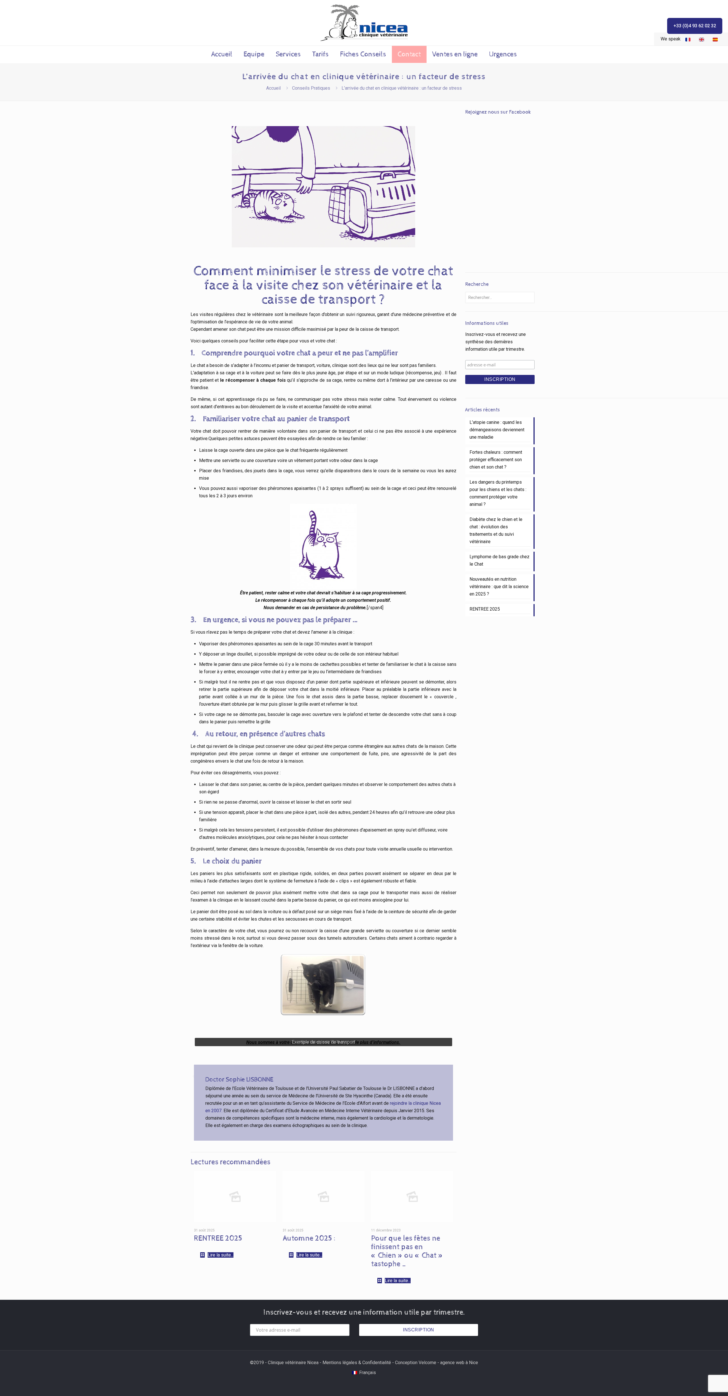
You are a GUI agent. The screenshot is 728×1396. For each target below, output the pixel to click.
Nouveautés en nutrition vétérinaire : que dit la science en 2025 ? (499, 586)
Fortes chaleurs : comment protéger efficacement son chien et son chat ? (496, 459)
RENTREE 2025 (218, 1238)
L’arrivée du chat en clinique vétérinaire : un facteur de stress (402, 88)
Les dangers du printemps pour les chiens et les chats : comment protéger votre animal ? (498, 493)
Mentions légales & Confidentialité (356, 1362)
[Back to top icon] (701, 1384)
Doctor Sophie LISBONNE (239, 1079)
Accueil (273, 88)
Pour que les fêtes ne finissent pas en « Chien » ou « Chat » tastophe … (407, 1251)
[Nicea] (364, 23)
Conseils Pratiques (311, 88)
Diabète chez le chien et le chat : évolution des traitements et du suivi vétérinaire (496, 530)
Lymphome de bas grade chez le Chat (500, 560)
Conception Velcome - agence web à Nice (436, 1362)
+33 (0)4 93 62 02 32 (694, 25)
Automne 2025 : (309, 1238)
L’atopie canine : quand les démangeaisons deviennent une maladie (497, 430)
